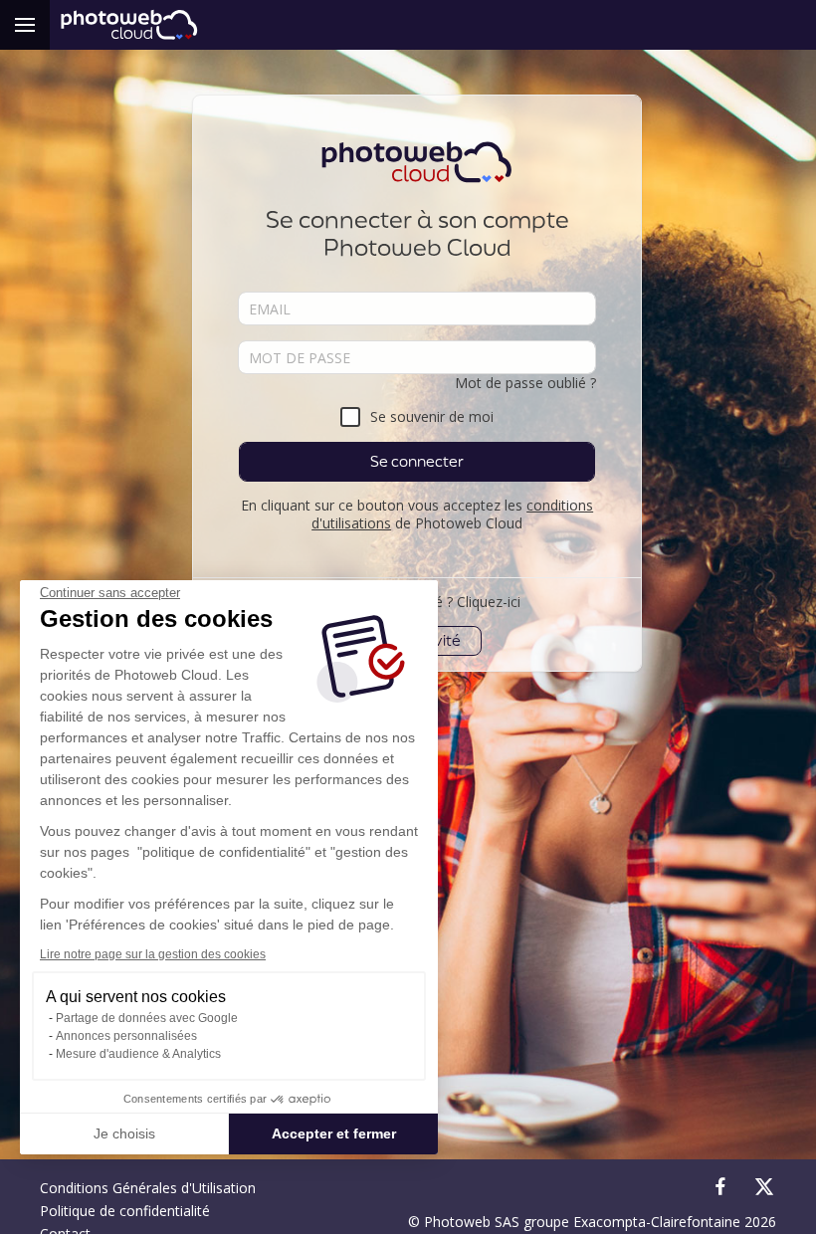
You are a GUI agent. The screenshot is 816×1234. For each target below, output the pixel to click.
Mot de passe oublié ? (525, 382)
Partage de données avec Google (147, 1018)
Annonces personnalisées (126, 1036)
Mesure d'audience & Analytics (138, 1054)
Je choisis (124, 1133)
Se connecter (417, 461)
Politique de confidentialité (125, 1210)
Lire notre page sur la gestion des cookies (153, 954)
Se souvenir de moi (432, 416)
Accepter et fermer (334, 1133)
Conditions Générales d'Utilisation (148, 1187)
